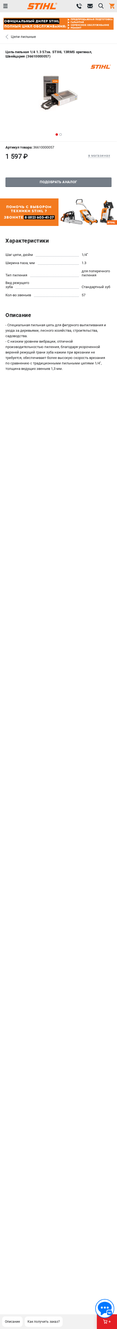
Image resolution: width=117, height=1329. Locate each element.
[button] (57, 134)
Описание (12, 1322)
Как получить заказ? (43, 1322)
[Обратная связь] (104, 1308)
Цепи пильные (23, 37)
